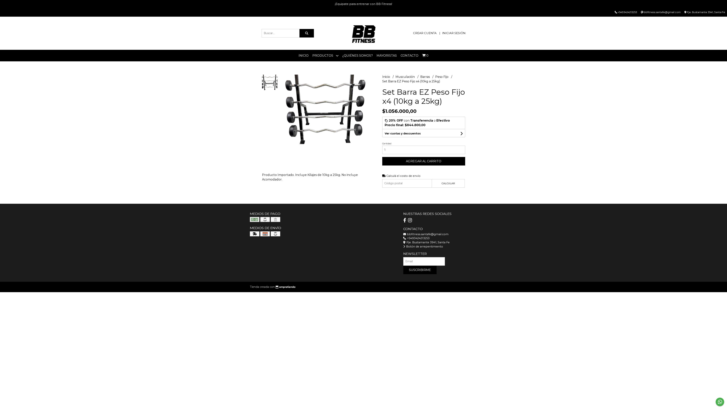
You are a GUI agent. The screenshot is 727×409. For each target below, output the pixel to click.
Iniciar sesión (454, 33)
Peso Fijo (442, 77)
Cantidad (386, 143)
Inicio (304, 55)
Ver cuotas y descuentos (403, 133)
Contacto (409, 55)
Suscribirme (420, 270)
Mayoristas (387, 55)
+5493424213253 (418, 238)
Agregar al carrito (423, 161)
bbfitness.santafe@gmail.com (427, 234)
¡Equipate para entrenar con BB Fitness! (363, 4)
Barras (425, 77)
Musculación (405, 77)
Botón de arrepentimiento (424, 246)
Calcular (448, 183)
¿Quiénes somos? (357, 55)
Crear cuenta (425, 33)
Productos (323, 55)
